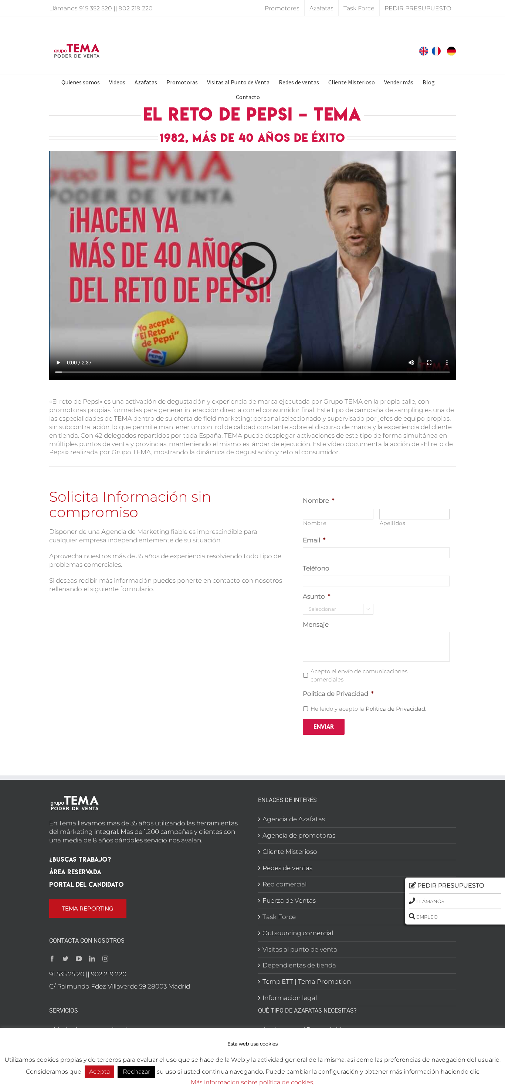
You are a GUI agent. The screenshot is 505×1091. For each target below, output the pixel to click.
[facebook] (52, 959)
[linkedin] (92, 959)
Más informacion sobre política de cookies (252, 1082)
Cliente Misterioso (289, 851)
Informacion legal (289, 997)
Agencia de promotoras (298, 835)
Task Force (279, 916)
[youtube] (79, 959)
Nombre (318, 500)
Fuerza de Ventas (289, 900)
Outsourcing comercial (297, 933)
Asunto (316, 596)
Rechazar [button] (136, 1071)
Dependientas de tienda (299, 965)
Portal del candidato (86, 884)
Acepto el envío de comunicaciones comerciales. (359, 675)
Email (314, 540)
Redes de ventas (287, 868)
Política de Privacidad (395, 709)
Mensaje (316, 624)
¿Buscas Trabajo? (80, 859)
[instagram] (105, 959)
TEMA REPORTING (87, 908)
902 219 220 (136, 8)
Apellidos (393, 523)
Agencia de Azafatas (293, 819)
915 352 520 (95, 8)
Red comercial (284, 884)
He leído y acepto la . (368, 709)
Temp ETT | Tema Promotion (306, 981)
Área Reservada (75, 872)
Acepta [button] (99, 1071)
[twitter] (65, 959)
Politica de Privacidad (338, 693)
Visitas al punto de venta (299, 949)
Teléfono (316, 568)
